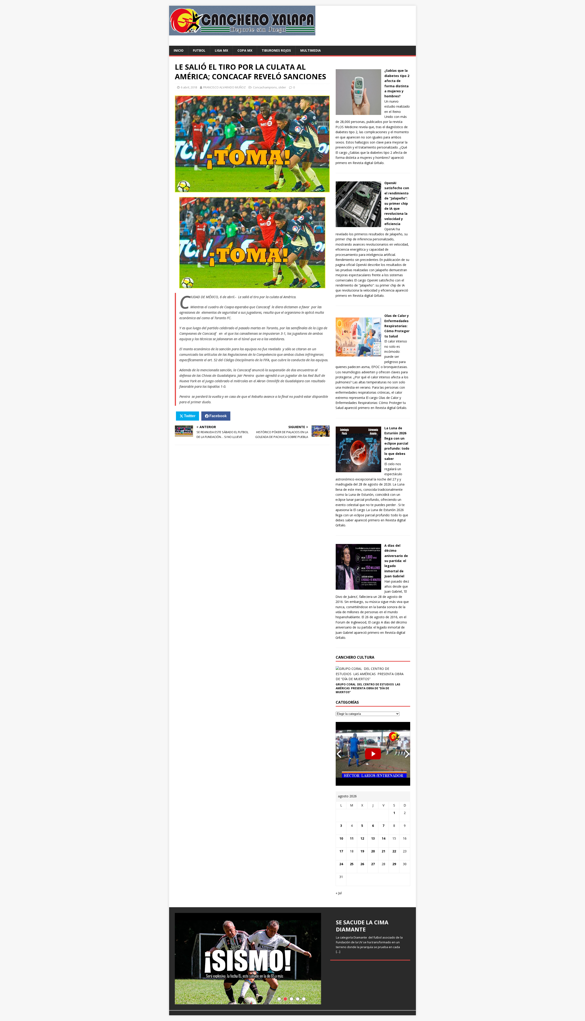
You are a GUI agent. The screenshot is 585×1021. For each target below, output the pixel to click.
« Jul (339, 893)
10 (341, 838)
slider (282, 87)
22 (394, 851)
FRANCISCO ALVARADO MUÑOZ (224, 87)
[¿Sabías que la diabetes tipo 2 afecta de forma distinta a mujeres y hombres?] (358, 112)
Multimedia (310, 50)
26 (362, 864)
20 (373, 851)
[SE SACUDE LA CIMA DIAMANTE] (292, 958)
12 (362, 838)
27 (373, 864)
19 (362, 851)
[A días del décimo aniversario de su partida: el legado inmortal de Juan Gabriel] (358, 587)
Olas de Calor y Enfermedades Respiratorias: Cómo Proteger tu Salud (397, 325)
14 (383, 838)
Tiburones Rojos (276, 50)
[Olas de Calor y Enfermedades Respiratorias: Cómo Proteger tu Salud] (358, 357)
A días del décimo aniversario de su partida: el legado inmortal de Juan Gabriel (396, 560)
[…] (338, 951)
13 (373, 838)
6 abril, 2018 (189, 87)
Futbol (199, 50)
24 (341, 864)
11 (352, 838)
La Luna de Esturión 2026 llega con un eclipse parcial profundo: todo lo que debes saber (396, 443)
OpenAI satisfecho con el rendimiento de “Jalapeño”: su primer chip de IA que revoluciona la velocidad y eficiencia (396, 203)
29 (394, 864)
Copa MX (244, 50)
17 (341, 851)
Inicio (178, 50)
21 (383, 851)
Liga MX (221, 50)
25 (352, 864)
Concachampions (265, 87)
